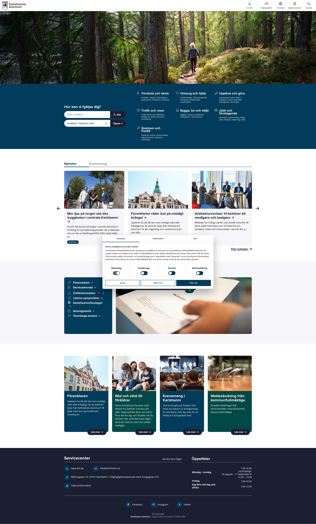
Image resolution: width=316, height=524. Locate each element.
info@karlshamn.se (109, 468)
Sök (118, 114)
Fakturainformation (81, 485)
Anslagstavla (82, 311)
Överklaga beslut (85, 316)
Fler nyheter (240, 249)
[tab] (76, 164)
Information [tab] (158, 238)
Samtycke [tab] (121, 238)
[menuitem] (249, 5)
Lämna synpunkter (86, 298)
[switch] (144, 273)
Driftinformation (86, 293)
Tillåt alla (193, 283)
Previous (58, 208)
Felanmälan (81, 282)
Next (257, 208)
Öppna (117, 123)
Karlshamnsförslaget (87, 303)
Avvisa (122, 283)
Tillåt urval (158, 283)
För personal (158, 513)
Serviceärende (83, 287)
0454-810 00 (77, 468)
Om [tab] (195, 238)
